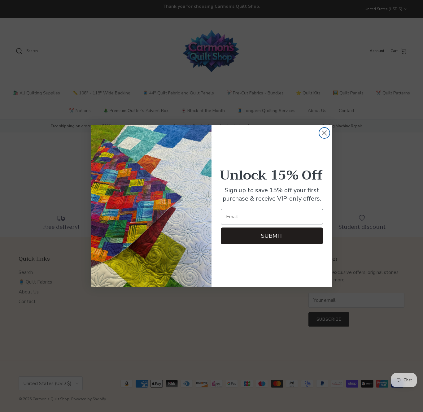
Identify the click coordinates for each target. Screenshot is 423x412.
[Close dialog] (324, 133)
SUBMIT (272, 236)
